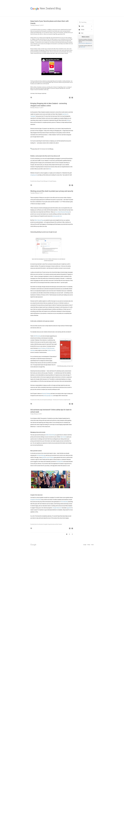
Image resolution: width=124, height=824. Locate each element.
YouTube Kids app (41, 455)
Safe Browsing (37, 336)
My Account (63, 437)
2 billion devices (51, 350)
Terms (92, 544)
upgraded (69, 507)
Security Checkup (46, 393)
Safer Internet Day (38, 220)
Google (84, 544)
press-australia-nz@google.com (85, 43)
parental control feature (48, 457)
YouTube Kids (59, 461)
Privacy (88, 544)
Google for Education (35, 499)
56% (68, 120)
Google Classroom (57, 507)
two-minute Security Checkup (62, 212)
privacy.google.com (57, 216)
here (50, 168)
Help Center (82, 46)
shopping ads (33, 175)
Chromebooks (64, 501)
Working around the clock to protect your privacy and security (51, 191)
